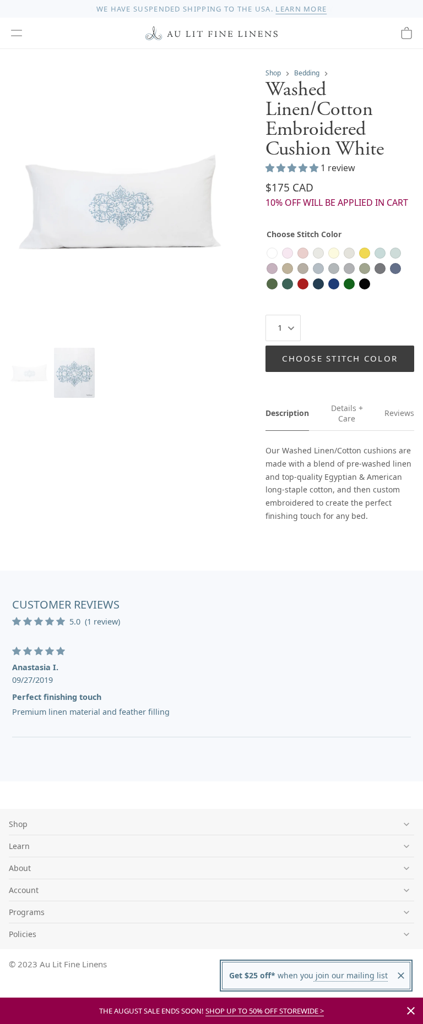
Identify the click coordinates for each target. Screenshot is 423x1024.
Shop (273, 73)
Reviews (399, 413)
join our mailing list (350, 975)
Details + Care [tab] (347, 413)
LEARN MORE (301, 9)
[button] (16, 33)
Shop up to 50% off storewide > (264, 1011)
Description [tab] (287, 413)
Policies (22, 934)
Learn (19, 846)
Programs (27, 912)
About (20, 868)
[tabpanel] (339, 483)
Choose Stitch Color (340, 358)
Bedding (306, 73)
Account (24, 890)
